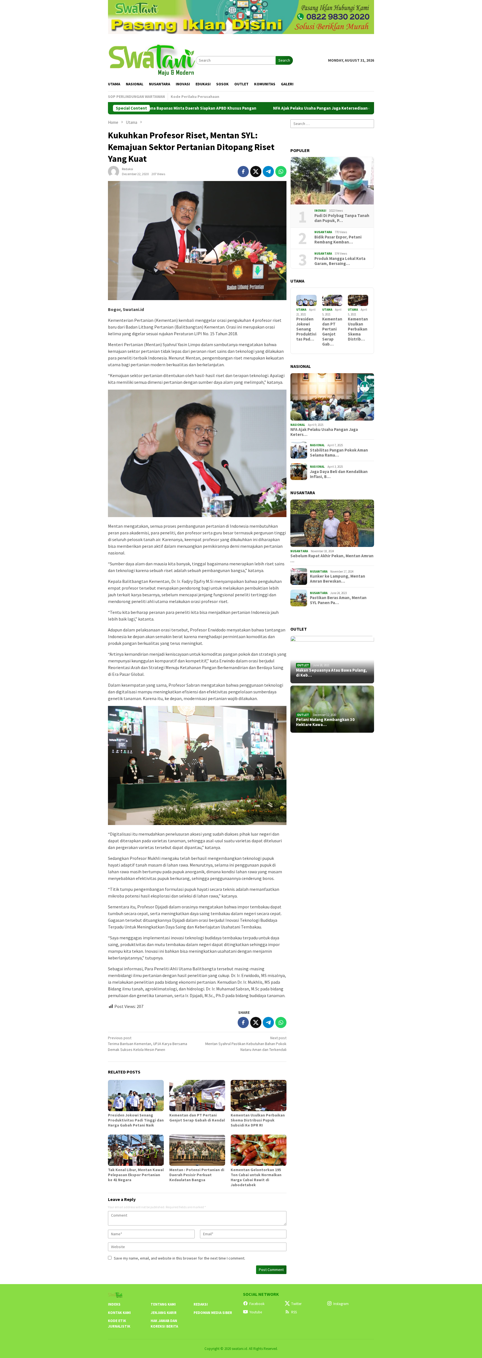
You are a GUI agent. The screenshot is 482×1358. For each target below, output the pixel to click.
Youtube (255, 1312)
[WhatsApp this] (280, 171)
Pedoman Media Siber (213, 1312)
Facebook (256, 1303)
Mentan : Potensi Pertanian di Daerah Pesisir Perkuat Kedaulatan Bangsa (196, 1174)
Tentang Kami (163, 1304)
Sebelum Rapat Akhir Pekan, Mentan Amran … (331, 558)
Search (284, 60)
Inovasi (320, 211)
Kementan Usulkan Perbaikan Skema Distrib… (358, 329)
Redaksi (201, 1304)
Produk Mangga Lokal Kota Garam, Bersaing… (339, 261)
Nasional (297, 425)
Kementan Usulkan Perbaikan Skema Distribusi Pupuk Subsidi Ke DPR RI (258, 1120)
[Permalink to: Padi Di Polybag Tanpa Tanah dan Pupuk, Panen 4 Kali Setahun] (332, 180)
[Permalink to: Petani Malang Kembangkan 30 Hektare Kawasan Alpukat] (332, 709)
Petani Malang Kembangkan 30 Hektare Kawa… (325, 722)
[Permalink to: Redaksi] (113, 171)
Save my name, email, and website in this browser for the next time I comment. (179, 1258)
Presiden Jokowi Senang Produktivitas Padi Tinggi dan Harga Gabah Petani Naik (136, 1120)
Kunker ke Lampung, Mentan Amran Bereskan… (337, 579)
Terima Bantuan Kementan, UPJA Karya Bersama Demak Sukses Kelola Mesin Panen (147, 1043)
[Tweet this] (255, 171)
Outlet (303, 665)
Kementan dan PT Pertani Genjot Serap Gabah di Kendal (197, 1118)
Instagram (341, 1303)
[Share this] (243, 171)
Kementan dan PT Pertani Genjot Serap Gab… (332, 332)
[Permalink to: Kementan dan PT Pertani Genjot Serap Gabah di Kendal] (197, 1095)
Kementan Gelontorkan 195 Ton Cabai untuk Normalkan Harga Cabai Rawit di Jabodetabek (256, 1177)
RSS (294, 1312)
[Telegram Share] (268, 171)
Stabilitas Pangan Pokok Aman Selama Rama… (339, 453)
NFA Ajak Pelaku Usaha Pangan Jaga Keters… (324, 432)
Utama (301, 310)
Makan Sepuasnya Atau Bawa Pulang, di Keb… (331, 673)
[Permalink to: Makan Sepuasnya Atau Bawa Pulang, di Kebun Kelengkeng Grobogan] (332, 659)
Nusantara (323, 232)
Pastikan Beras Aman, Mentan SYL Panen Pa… (338, 600)
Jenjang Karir (164, 1312)
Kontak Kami (119, 1312)
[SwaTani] (152, 59)
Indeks (114, 1304)
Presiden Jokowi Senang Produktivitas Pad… (306, 329)
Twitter (296, 1303)
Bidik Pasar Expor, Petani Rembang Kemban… (338, 240)
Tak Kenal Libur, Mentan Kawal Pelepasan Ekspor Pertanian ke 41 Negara (136, 1174)
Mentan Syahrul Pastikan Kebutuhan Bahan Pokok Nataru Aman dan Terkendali (245, 1043)
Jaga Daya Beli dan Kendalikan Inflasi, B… (339, 474)
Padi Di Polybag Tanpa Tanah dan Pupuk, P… (341, 218)
